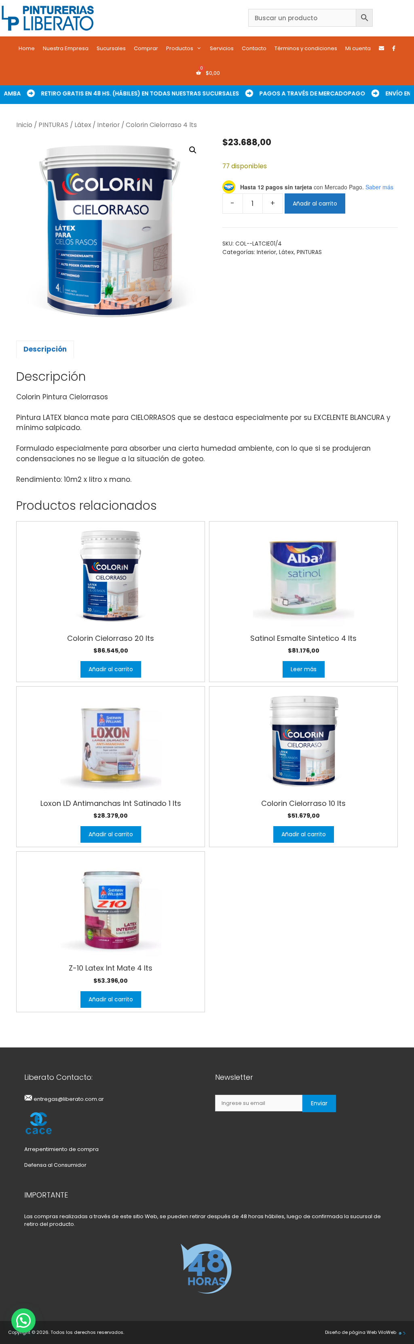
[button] (193, 150)
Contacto (254, 48)
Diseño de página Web (351, 1332)
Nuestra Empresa (66, 48)
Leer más (304, 669)
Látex (82, 125)
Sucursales (111, 48)
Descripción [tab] (45, 349)
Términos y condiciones (306, 48)
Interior (108, 125)
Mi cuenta (358, 48)
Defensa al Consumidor (55, 1165)
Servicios (222, 48)
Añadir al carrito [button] (111, 669)
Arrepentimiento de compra (61, 1149)
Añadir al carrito (315, 203)
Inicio (24, 125)
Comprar (146, 48)
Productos (179, 48)
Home (27, 48)
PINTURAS (53, 125)
